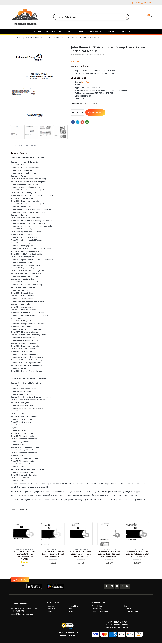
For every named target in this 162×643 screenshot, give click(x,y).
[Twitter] (111, 586)
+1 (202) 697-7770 (17, 611)
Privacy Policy (97, 606)
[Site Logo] (25, 16)
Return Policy (97, 609)
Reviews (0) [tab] (31, 146)
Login (71, 611)
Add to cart (97, 112)
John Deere (85, 82)
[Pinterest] (127, 586)
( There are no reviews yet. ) (93, 54)
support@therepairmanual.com (22, 614)
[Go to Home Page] (11, 37)
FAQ (70, 609)
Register (147, 3)
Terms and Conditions (100, 611)
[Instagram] (122, 586)
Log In (137, 3)
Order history (74, 606)
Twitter (78, 122)
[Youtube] (117, 586)
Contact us (51, 609)
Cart (125, 606)
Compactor (20, 549)
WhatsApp (87, 122)
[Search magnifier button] (126, 17)
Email (82, 122)
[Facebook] (106, 586)
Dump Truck (84, 103)
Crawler (49, 549)
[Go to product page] (24, 533)
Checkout (127, 609)
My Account (51, 611)
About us (50, 606)
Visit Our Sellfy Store (131, 611)
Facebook (73, 122)
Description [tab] (16, 146)
